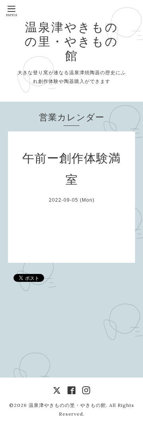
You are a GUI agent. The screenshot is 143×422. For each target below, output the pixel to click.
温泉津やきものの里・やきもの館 (71, 41)
